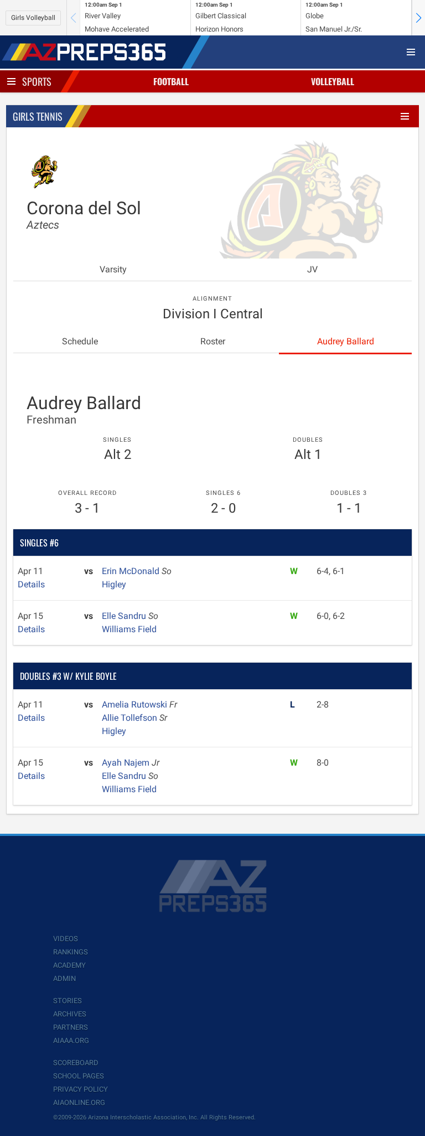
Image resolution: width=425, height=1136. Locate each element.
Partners (70, 1027)
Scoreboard (76, 1062)
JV (312, 269)
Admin (64, 978)
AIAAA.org (71, 1040)
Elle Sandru (125, 616)
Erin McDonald (132, 571)
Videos (65, 938)
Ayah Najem (127, 762)
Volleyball (332, 81)
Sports (36, 81)
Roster (212, 341)
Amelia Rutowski (135, 704)
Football (171, 81)
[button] (418, 17)
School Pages (78, 1076)
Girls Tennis (38, 116)
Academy (69, 965)
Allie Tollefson (130, 717)
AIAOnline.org (79, 1102)
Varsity (113, 269)
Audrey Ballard (345, 341)
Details (31, 584)
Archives (69, 1014)
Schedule (80, 341)
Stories (67, 1000)
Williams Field (129, 629)
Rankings (70, 952)
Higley (114, 584)
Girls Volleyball (33, 18)
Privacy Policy (80, 1089)
